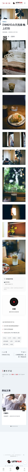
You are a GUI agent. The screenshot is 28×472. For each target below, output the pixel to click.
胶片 (11, 341)
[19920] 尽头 (6, 353)
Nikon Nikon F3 (9, 284)
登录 (13, 374)
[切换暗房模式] (25, 462)
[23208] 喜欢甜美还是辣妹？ (11, 326)
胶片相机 (5, 344)
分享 (9, 338)
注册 (17, 374)
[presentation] (14, 402)
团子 (7, 416)
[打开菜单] (24, 3)
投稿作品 (4, 21)
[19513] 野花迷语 (8, 329)
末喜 (6, 32)
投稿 (5, 332)
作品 (7, 332)
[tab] (10, 426)
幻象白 (6, 413)
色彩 (11, 344)
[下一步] (23, 409)
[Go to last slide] (4, 409)
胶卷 (19, 338)
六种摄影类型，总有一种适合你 (21, 354)
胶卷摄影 (5, 341)
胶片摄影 (17, 341)
